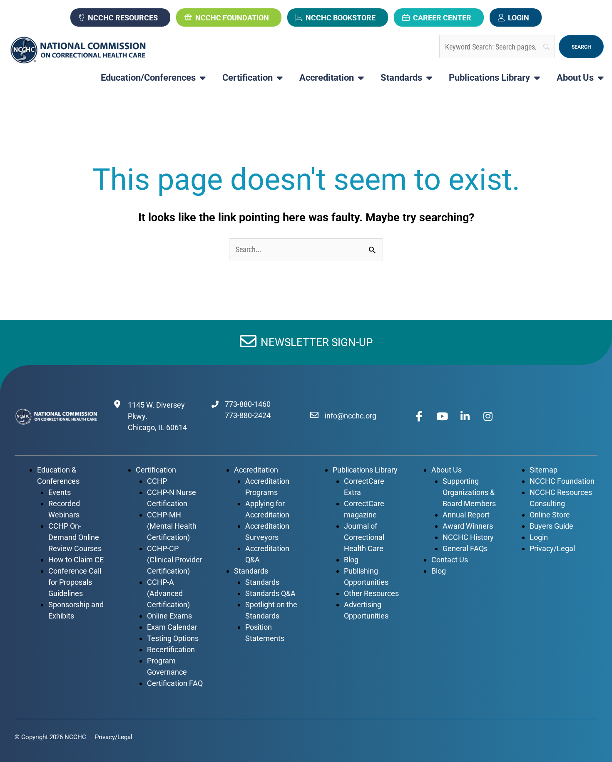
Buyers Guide (551, 526)
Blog (351, 559)
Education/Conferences (148, 77)
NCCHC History (468, 537)
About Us (575, 77)
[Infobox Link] (306, 342)
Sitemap (543, 469)
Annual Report (466, 514)
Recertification (171, 649)
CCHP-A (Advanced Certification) (168, 593)
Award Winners (468, 526)
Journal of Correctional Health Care (364, 537)
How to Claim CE (76, 559)
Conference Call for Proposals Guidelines (74, 582)
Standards (401, 77)
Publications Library (489, 77)
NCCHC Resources (123, 17)
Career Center (442, 17)
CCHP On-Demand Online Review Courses (75, 537)
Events (59, 492)
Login (518, 17)
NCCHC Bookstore (341, 17)
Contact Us (449, 559)
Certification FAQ (175, 683)
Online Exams (169, 615)
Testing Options (173, 638)
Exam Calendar (172, 627)
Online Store (550, 514)
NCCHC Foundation (232, 17)
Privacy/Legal (552, 548)
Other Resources (371, 593)
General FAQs (465, 548)
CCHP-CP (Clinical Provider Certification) (174, 559)
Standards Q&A (270, 593)
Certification (247, 77)
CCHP (157, 481)
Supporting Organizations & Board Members (469, 492)
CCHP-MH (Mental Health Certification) (172, 526)
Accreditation (326, 77)
